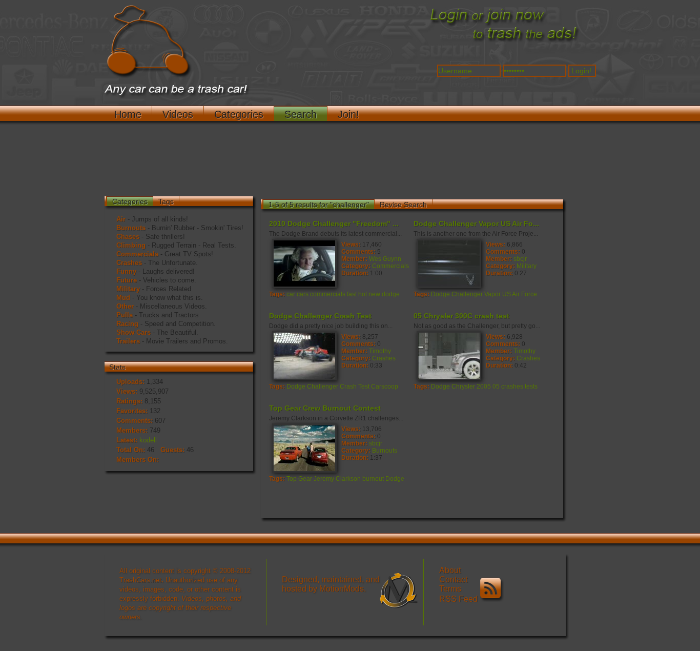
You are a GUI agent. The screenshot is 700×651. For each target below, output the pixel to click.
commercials (327, 294)
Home (127, 114)
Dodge (440, 294)
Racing (127, 324)
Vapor (492, 294)
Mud (123, 297)
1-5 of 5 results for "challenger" (319, 204)
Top (291, 478)
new (374, 294)
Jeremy (324, 478)
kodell (148, 440)
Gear (305, 478)
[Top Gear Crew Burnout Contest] (304, 447)
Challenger (467, 294)
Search (300, 114)
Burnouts (131, 228)
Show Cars (133, 332)
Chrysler (463, 386)
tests (531, 386)
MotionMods (341, 588)
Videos (177, 114)
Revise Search (403, 204)
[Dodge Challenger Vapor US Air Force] (448, 263)
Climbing (131, 245)
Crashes (129, 263)
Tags (166, 201)
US (506, 294)
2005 (484, 386)
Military (128, 289)
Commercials (137, 254)
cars (302, 294)
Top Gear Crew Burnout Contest (325, 408)
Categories (238, 114)
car (290, 294)
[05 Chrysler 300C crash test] (448, 355)
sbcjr (520, 258)
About (450, 570)
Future (126, 280)
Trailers (128, 341)
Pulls (124, 315)
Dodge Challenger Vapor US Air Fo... (476, 223)
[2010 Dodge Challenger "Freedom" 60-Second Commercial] (304, 263)
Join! (348, 114)
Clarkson (348, 478)
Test (363, 386)
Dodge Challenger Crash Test (320, 316)
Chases (127, 236)
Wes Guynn (385, 258)
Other (125, 306)
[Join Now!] (503, 41)
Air (121, 219)
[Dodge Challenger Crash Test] (304, 355)
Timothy (380, 351)
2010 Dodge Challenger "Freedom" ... (334, 223)
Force (529, 294)
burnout (373, 478)
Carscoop (384, 386)
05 (496, 386)
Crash (348, 386)
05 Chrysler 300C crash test (461, 316)
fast (352, 294)
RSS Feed (459, 599)
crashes (512, 386)
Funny (126, 271)
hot (362, 294)
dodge (391, 294)
